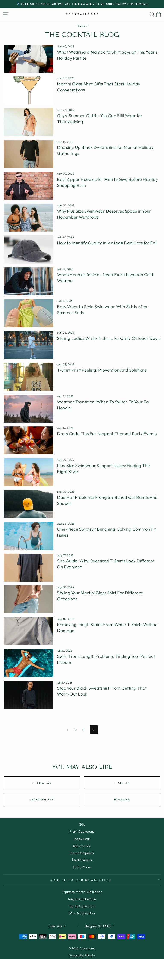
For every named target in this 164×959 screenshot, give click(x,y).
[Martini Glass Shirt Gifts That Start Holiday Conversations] (28, 90)
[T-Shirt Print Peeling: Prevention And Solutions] (28, 377)
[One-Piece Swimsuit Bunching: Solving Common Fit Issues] (28, 536)
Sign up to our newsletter (80, 880)
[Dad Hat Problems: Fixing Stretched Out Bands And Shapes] (28, 504)
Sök (82, 824)
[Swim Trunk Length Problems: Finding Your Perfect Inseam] (28, 663)
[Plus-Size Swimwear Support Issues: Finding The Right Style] (28, 472)
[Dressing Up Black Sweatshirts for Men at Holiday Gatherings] (28, 154)
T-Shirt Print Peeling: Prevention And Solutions (101, 370)
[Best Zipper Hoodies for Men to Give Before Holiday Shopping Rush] (28, 186)
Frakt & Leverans (82, 831)
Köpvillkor (82, 839)
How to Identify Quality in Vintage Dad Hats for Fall (107, 242)
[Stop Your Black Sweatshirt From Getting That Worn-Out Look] (28, 695)
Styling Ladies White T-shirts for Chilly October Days (108, 338)
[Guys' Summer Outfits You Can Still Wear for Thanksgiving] (28, 122)
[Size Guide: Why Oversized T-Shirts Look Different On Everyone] (28, 568)
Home (81, 26)
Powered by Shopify (82, 955)
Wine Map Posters (82, 913)
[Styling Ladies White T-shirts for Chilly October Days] (28, 345)
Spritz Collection (82, 906)
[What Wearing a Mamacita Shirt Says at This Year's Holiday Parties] (28, 59)
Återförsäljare (82, 860)
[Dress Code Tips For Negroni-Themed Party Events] (28, 440)
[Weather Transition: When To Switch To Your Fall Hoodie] (28, 409)
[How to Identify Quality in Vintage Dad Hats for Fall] (28, 249)
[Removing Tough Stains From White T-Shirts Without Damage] (28, 631)
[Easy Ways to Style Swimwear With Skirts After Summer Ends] (28, 313)
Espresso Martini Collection (82, 892)
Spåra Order (82, 867)
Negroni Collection (82, 899)
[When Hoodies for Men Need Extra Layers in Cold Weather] (28, 281)
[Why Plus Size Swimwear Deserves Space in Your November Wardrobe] (28, 218)
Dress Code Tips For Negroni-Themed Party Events (107, 433)
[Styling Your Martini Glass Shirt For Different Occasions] (28, 599)
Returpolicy (82, 846)
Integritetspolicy (82, 853)
